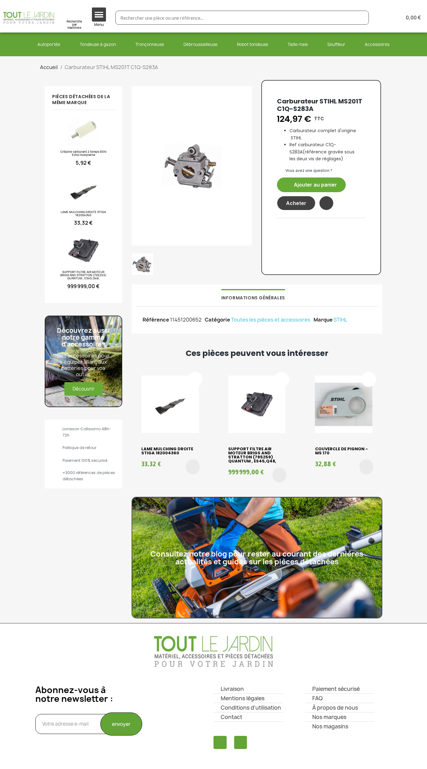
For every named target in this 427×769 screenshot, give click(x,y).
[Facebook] (220, 742)
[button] (311, 184)
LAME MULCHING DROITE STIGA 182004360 (167, 451)
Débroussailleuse (200, 44)
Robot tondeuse (252, 44)
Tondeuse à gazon (98, 44)
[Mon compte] (383, 18)
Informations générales (253, 298)
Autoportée (49, 44)
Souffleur (336, 44)
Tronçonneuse (149, 44)
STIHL (340, 319)
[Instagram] (240, 742)
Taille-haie (298, 44)
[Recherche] (361, 17)
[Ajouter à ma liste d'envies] (326, 203)
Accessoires (377, 44)
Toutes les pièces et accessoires (270, 319)
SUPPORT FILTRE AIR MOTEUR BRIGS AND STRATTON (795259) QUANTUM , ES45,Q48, (252, 455)
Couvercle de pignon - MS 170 (341, 451)
